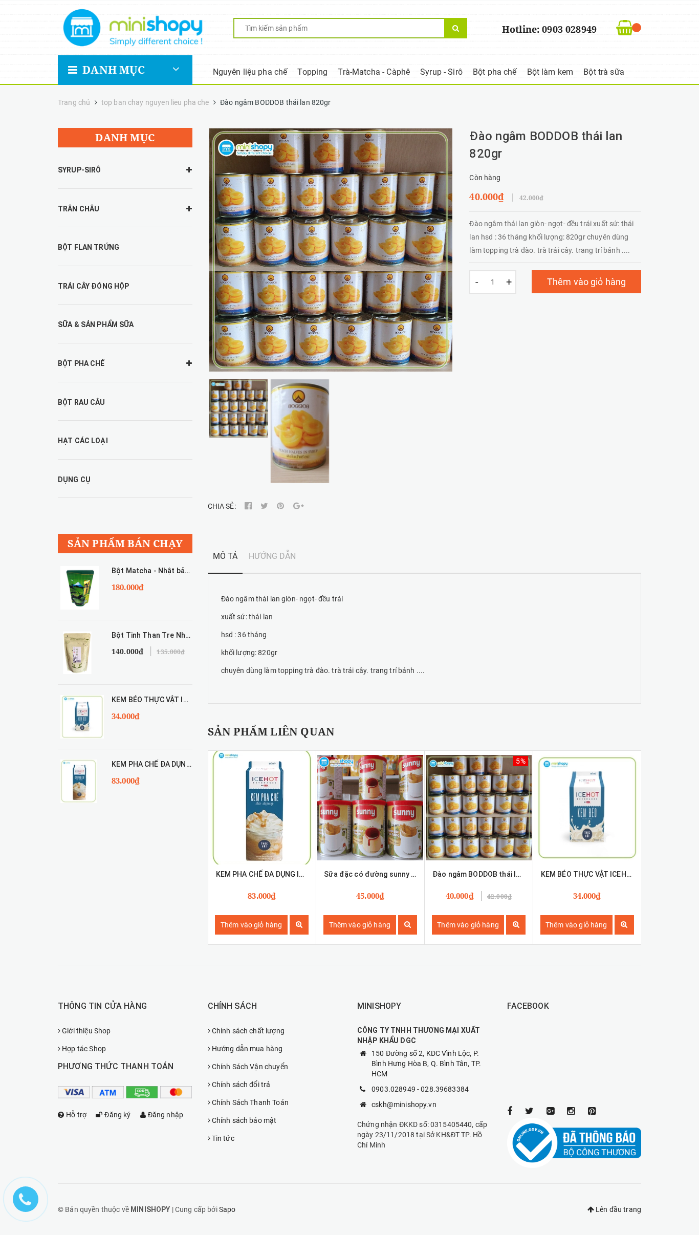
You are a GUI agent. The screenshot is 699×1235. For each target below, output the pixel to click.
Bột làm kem (550, 72)
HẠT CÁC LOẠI (83, 441)
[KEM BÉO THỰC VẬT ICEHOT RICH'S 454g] (587, 807)
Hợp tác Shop (84, 1049)
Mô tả (225, 556)
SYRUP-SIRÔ (79, 170)
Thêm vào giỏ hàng (586, 281)
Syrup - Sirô (441, 72)
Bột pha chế (495, 72)
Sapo (227, 1209)
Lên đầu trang (617, 1209)
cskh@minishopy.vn (404, 1104)
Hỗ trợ (76, 1115)
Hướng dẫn (272, 556)
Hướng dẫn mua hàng (247, 1049)
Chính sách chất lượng (248, 1031)
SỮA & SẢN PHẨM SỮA (96, 324)
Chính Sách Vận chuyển (250, 1067)
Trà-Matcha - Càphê (374, 72)
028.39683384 (445, 1089)
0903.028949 (394, 1089)
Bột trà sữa (603, 72)
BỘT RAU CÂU (81, 402)
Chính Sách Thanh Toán (250, 1102)
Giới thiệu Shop (86, 1031)
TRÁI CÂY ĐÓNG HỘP (93, 286)
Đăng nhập (165, 1115)
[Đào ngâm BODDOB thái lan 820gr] (479, 807)
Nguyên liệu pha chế (250, 72)
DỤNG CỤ (74, 479)
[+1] (299, 506)
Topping (312, 72)
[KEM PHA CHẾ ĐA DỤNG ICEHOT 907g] (262, 807)
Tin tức (223, 1138)
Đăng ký (117, 1115)
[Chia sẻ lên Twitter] (265, 506)
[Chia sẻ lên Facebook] (249, 506)
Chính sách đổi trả (241, 1084)
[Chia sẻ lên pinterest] (281, 506)
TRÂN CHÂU (78, 209)
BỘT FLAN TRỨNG (88, 247)
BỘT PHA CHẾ (81, 363)
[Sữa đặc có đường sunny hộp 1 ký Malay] (370, 807)
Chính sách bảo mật (244, 1120)
